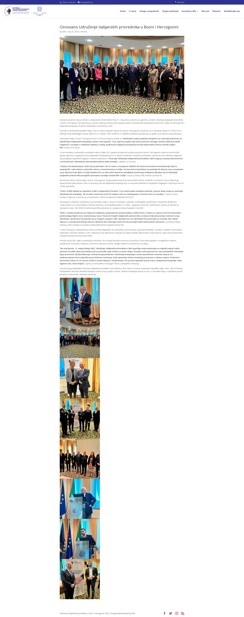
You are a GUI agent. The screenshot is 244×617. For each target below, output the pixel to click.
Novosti (205, 11)
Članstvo (216, 11)
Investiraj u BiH (189, 11)
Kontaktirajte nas (232, 11)
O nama (132, 11)
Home (123, 11)
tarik (64, 31)
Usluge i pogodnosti (149, 11)
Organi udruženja (170, 11)
